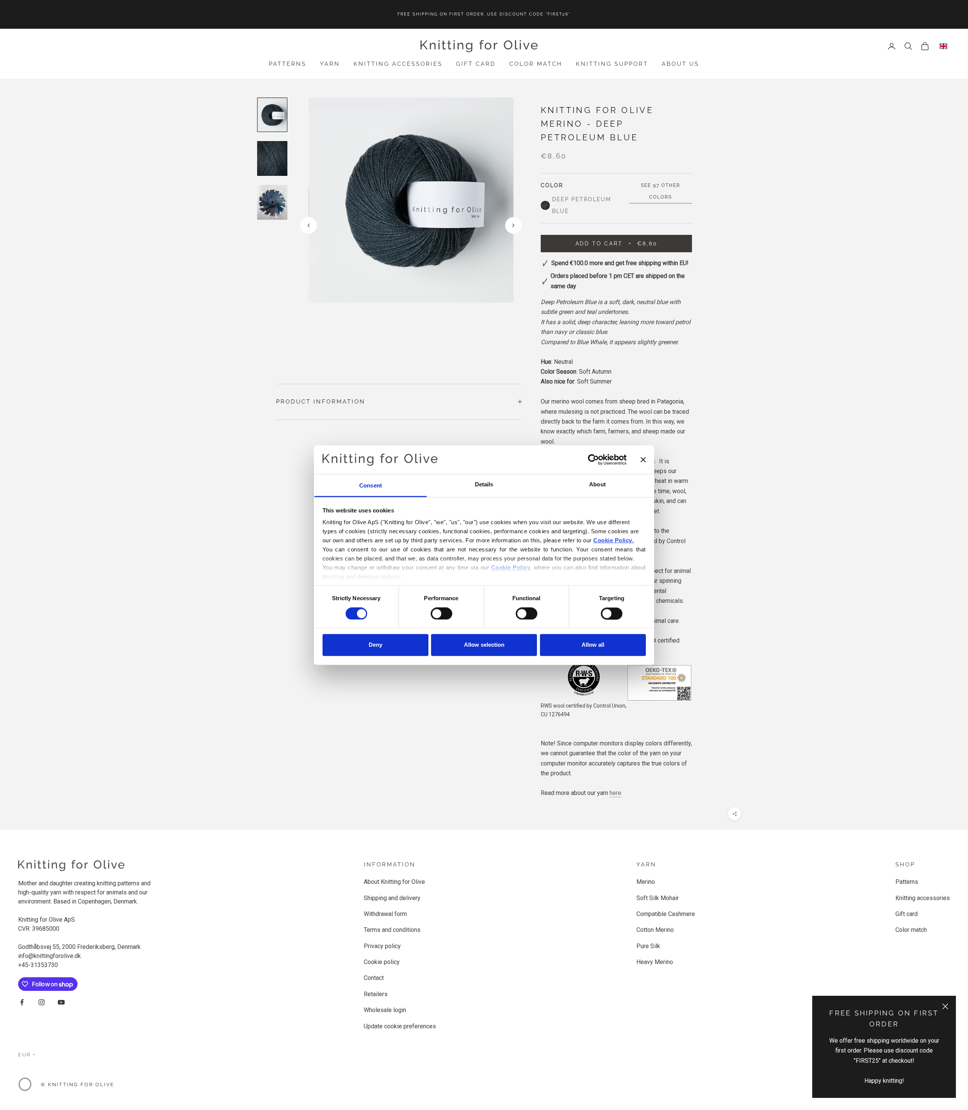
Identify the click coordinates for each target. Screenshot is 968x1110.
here (615, 792)
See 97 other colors (660, 191)
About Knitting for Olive (394, 881)
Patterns (287, 64)
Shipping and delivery (392, 898)
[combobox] (943, 46)
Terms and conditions (392, 929)
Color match (535, 64)
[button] (513, 225)
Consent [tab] (370, 486)
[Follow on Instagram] (41, 1002)
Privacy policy (382, 946)
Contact (374, 977)
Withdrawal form (385, 913)
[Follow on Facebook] (22, 1002)
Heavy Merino (654, 962)
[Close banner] (643, 459)
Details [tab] (484, 484)
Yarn (330, 64)
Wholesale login (385, 1010)
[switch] (441, 613)
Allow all (593, 645)
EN (943, 46)
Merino (645, 881)
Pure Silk (648, 946)
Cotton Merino (655, 929)
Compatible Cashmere (665, 913)
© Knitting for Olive (78, 1084)
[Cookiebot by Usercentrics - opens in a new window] (593, 459)
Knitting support (612, 64)
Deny (375, 645)
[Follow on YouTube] (61, 1002)
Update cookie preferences (400, 1026)
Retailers (376, 994)
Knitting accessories (398, 64)
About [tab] (597, 484)
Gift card (476, 64)
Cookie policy (382, 962)
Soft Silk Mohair (657, 898)
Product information (320, 401)
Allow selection (484, 645)
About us (680, 64)
